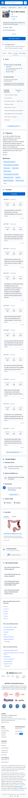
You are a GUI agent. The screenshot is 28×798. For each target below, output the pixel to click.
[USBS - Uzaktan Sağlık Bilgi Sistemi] (19, 694)
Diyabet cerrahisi (8, 663)
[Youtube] (17, 796)
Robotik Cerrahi (19, 180)
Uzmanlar (3, 728)
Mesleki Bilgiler (22, 53)
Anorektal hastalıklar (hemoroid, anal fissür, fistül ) (14, 653)
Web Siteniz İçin (19, 731)
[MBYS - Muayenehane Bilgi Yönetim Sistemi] (8, 694)
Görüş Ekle (14, 194)
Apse (5, 634)
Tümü (4, 183)
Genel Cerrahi (12, 7)
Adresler (4, 53)
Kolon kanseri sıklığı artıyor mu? (13, 533)
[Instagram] (15, 796)
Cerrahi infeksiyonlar (9, 659)
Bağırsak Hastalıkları (8, 180)
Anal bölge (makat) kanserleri (11, 650)
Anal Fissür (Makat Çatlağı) (10, 627)
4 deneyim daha (13, 494)
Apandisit (18, 177)
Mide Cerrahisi (7, 171)
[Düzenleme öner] (12, 14)
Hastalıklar (3, 732)
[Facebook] (10, 796)
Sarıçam (6, 613)
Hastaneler (3, 737)
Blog (8, 676)
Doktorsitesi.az (4, 762)
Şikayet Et (22, 218)
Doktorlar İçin (18, 728)
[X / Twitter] (12, 796)
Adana (20, 7)
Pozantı (6, 618)
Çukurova (6, 609)
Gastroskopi (15, 168)
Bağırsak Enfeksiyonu (9, 636)
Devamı (6, 216)
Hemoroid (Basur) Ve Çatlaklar (11, 165)
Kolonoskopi (7, 168)
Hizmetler (3, 735)
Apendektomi (7, 656)
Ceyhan (6, 616)
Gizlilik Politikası (5, 748)
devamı (16, 24)
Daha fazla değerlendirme (12, 452)
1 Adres (10, 27)
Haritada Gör (9, 66)
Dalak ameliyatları (8, 661)
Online (12, 676)
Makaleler (6, 516)
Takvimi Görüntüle (14, 84)
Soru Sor (14, 34)
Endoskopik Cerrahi (8, 177)
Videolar (14, 516)
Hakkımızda (3, 743)
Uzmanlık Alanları (5, 730)
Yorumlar (15, 53)
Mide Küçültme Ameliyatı (9, 162)
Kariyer (18, 733)
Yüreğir (6, 611)
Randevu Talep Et (15, 38)
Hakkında (10, 53)
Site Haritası (4, 755)
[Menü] (25, 2)
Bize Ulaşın (3, 745)
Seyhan (8, 71)
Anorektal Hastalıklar (9, 629)
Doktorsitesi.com (5, 759)
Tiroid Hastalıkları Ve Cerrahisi (11, 174)
